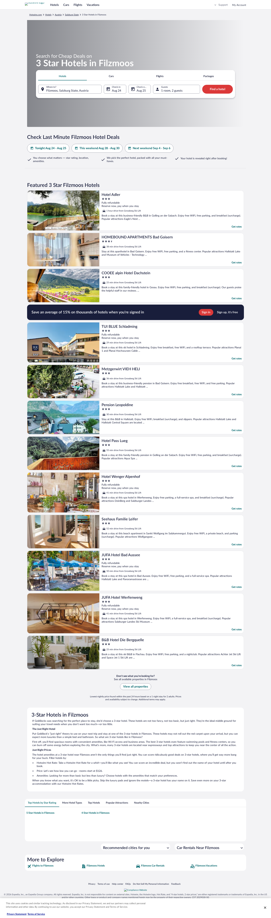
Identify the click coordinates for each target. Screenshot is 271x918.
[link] (54, 866)
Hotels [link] (48, 15)
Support (223, 5)
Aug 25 (141, 90)
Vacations (93, 4)
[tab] (62, 76)
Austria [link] (58, 15)
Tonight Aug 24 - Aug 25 (50, 148)
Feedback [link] (175, 884)
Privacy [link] (91, 884)
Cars (66, 4)
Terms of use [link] (104, 884)
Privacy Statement (17, 914)
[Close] (265, 907)
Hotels (54, 4)
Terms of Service (36, 914)
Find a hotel (217, 89)
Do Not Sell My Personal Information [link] (151, 884)
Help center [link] (117, 884)
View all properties (135, 686)
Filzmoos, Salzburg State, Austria (67, 90)
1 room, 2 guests (172, 90)
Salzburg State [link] (72, 15)
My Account (239, 5)
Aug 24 (116, 90)
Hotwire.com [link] (35, 15)
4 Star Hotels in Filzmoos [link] (95, 813)
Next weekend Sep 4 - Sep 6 (151, 148)
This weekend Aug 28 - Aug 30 (99, 148)
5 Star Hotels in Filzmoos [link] (40, 813)
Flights (78, 4)
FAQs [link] (128, 884)
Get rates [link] (237, 226)
